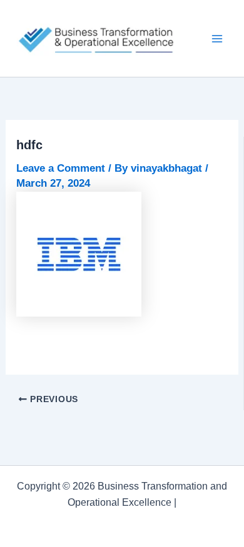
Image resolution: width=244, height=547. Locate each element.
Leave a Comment (60, 168)
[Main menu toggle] (217, 38)
